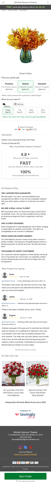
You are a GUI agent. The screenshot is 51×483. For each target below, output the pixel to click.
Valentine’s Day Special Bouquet (28, 303)
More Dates (43, 111)
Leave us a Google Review (25, 454)
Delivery (7, 105)
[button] (46, 478)
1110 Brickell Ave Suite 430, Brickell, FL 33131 (25, 435)
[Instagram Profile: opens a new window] (20, 447)
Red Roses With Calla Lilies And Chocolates (32, 322)
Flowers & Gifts (12, 10)
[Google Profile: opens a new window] (25, 447)
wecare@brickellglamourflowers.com (25, 439)
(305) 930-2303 (25, 437)
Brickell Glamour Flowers (25, 2)
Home (4, 10)
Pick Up (20, 104)
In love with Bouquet (24, 281)
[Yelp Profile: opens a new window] (30, 447)
